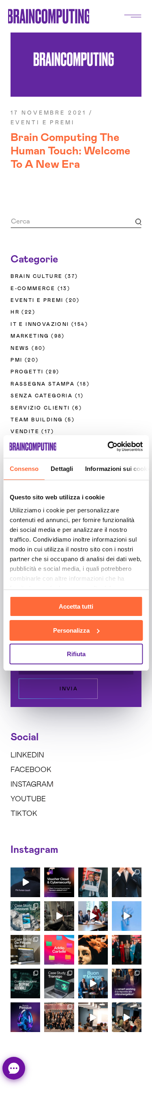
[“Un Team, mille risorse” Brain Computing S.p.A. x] (126, 882)
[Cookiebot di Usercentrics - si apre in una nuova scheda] (108, 446)
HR (15, 312)
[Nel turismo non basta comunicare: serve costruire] (25, 916)
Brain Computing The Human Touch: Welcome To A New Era (71, 151)
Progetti (27, 371)
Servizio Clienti (40, 408)
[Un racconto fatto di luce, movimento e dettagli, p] (59, 916)
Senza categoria (42, 395)
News (20, 348)
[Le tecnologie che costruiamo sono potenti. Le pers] (126, 950)
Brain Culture (36, 276)
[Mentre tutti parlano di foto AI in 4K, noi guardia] (126, 916)
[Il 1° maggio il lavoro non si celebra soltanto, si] (93, 983)
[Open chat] (13, 1068)
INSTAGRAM (32, 784)
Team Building (36, 419)
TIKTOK (24, 814)
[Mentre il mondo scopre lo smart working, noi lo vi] (126, 983)
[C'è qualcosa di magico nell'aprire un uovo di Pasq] (25, 1017)
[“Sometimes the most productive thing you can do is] (25, 882)
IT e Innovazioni (40, 324)
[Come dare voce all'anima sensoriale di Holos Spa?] (93, 950)
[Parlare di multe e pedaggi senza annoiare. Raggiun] (59, 983)
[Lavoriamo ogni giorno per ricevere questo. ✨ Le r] (93, 916)
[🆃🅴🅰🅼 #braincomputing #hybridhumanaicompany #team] (59, 1017)
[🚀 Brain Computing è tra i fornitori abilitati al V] (59, 882)
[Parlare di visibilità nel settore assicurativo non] (25, 950)
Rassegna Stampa (43, 384)
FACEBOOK (31, 770)
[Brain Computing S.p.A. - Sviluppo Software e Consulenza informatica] (48, 16)
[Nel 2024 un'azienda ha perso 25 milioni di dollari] (25, 983)
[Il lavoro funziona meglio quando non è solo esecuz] (93, 882)
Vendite (25, 431)
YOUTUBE (28, 799)
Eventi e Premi (43, 123)
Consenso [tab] (24, 468)
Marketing (30, 336)
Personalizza (71, 630)
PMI (16, 360)
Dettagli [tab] (62, 468)
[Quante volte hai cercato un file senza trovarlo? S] (59, 950)
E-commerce (33, 288)
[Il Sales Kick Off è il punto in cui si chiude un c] (93, 1017)
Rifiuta (76, 654)
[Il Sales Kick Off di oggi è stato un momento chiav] (126, 1017)
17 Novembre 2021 (48, 113)
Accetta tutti (76, 606)
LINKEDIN (27, 755)
